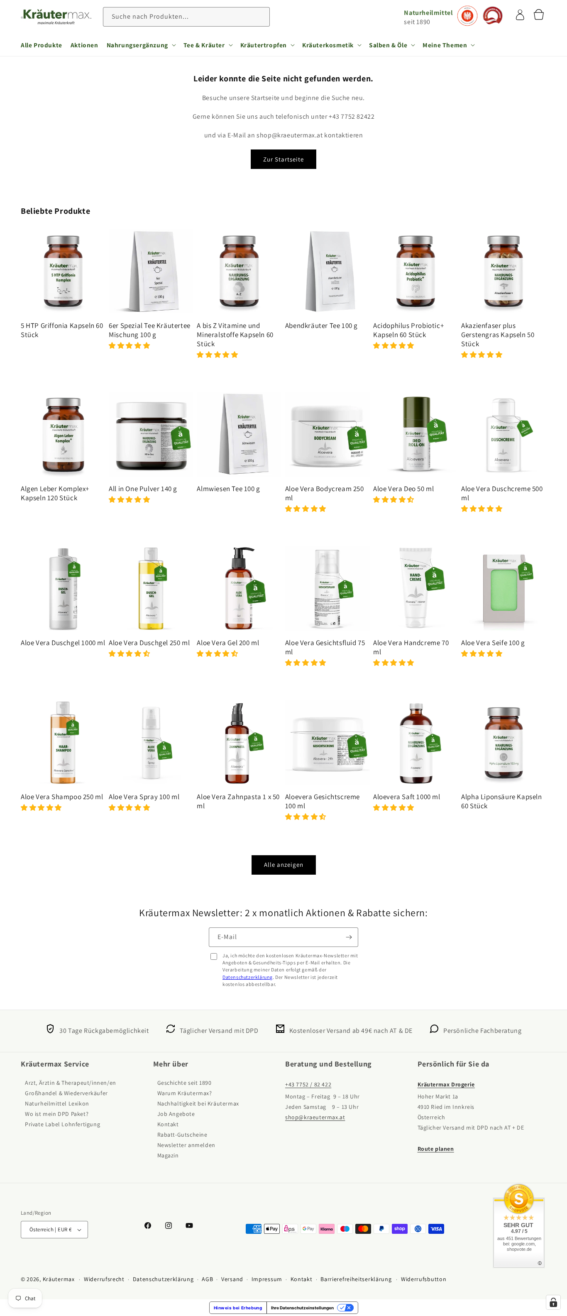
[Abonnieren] (349, 937)
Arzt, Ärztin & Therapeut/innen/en (70, 1082)
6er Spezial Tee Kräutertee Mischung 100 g (150, 330)
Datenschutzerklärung (247, 977)
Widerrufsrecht (104, 1279)
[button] (141, 45)
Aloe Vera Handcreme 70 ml (411, 647)
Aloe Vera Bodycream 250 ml (324, 493)
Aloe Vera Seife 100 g (493, 642)
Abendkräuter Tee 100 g (321, 325)
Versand (232, 1279)
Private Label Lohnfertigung (62, 1124)
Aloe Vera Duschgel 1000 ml (63, 642)
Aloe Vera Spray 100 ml (144, 796)
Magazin (168, 1155)
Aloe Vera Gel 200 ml (228, 642)
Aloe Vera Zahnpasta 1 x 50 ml (238, 801)
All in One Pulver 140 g (143, 488)
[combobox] (186, 16)
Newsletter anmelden (186, 1145)
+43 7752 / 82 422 (308, 1084)
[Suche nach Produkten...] (260, 16)
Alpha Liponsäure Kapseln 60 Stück (501, 801)
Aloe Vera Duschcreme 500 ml (502, 493)
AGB (207, 1279)
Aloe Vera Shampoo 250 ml (62, 796)
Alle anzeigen (283, 864)
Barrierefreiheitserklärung (355, 1279)
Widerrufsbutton (424, 1279)
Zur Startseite (283, 159)
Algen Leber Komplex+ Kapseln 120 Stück (55, 493)
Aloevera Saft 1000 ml (406, 796)
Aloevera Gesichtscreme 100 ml (322, 801)
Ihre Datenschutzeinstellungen (302, 1307)
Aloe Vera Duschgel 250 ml (149, 642)
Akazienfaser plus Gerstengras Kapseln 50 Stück (497, 334)
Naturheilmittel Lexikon (57, 1103)
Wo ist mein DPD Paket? (56, 1114)
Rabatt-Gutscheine (182, 1134)
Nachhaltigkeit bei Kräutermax (198, 1103)
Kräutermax (59, 1279)
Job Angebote (176, 1114)
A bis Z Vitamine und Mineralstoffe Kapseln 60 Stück (235, 334)
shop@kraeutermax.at (315, 1117)
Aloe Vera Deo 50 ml (403, 488)
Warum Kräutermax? (184, 1093)
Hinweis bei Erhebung (238, 1307)
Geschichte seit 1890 (184, 1082)
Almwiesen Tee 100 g (228, 488)
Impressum (267, 1279)
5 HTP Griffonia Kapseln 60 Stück (62, 330)
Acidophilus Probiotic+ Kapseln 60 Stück (408, 330)
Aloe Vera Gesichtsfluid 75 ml (325, 647)
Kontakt (168, 1124)
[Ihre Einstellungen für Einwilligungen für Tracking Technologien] (553, 1302)
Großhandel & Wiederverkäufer (66, 1093)
